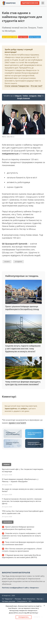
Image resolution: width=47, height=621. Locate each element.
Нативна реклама (8, 601)
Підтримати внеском (30, 3)
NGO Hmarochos (29, 599)
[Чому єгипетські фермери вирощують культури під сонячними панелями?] (23, 368)
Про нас (40, 599)
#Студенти (18, 261)
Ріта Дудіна (37, 37)
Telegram (18, 96)
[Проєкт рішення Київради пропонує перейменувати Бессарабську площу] (23, 292)
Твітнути (19, 6)
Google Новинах (23, 98)
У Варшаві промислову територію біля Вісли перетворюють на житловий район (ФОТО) (21, 556)
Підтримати (40, 6)
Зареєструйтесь (11, 408)
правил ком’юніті (17, 423)
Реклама (18, 599)
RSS (30, 601)
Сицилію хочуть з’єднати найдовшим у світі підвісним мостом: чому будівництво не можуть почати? (23, 348)
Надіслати (29, 6)
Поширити (8, 6)
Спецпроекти (22, 601)
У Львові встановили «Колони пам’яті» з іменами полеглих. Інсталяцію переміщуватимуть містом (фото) (22, 501)
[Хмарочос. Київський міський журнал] (9, 3)
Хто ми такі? (36, 86)
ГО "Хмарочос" (7, 599)
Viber (39, 96)
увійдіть (24, 408)
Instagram (33, 96)
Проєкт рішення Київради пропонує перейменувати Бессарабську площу (18, 528)
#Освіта (7, 261)
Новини (25, 37)
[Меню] (42, 3)
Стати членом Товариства (17, 86)
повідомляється (10, 153)
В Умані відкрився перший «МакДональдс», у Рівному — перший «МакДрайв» (20, 480)
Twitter (25, 96)
